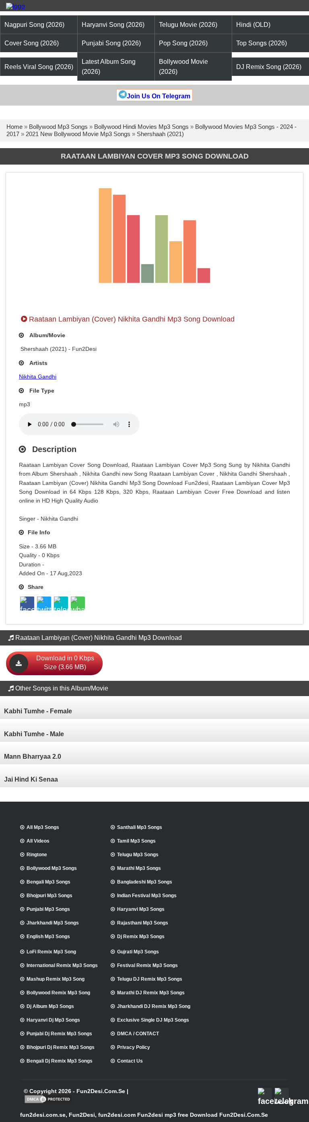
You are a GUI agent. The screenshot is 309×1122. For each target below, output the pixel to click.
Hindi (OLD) (253, 24)
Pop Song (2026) (183, 43)
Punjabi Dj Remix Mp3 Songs (59, 1033)
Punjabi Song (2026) (111, 43)
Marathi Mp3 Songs (139, 868)
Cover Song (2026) (31, 43)
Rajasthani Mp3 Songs (142, 923)
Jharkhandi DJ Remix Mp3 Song (153, 1006)
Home (14, 126)
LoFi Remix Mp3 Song (51, 952)
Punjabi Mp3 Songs (48, 909)
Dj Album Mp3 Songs (50, 1006)
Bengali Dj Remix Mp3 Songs (60, 1061)
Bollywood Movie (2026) (183, 66)
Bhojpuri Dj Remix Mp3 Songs (61, 1047)
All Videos (38, 841)
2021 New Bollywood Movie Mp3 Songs (78, 133)
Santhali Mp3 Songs (139, 827)
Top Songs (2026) (261, 43)
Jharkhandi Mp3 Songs (53, 923)
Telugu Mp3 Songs (138, 854)
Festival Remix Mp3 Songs (147, 965)
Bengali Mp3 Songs (48, 882)
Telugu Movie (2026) (188, 24)
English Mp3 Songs (48, 936)
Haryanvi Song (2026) (113, 24)
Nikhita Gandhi (37, 376)
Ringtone (37, 854)
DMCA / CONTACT (138, 1033)
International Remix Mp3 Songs (62, 965)
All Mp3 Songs (43, 827)
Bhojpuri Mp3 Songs (49, 895)
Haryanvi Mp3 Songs (141, 909)
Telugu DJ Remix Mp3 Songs (149, 979)
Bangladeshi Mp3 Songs (144, 882)
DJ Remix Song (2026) (268, 66)
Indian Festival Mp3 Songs (147, 895)
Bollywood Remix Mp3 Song (58, 993)
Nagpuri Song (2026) (34, 24)
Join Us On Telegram (158, 96)
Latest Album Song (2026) (109, 66)
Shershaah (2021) (160, 133)
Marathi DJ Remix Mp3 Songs (151, 993)
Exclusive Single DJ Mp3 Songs (153, 1020)
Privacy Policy (133, 1047)
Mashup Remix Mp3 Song (55, 979)
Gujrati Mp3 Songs (138, 952)
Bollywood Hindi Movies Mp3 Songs (141, 126)
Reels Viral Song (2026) (38, 66)
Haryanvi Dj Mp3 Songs (53, 1020)
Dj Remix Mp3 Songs (141, 936)
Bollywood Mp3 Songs (58, 126)
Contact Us (130, 1061)
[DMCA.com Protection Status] (48, 1102)
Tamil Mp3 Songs (136, 841)
